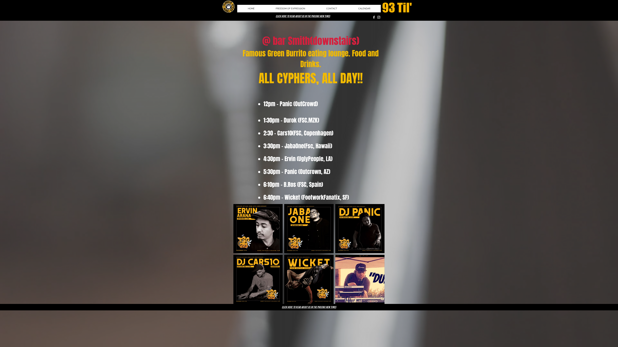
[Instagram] (379, 17)
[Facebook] (374, 17)
